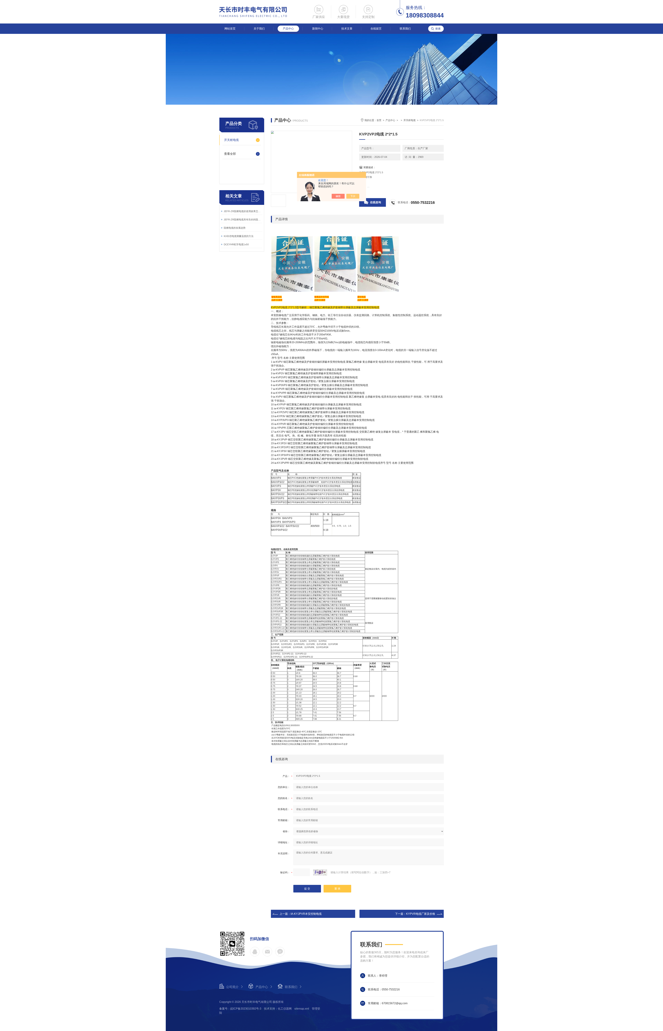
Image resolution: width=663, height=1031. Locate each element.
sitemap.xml (301, 1008)
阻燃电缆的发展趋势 (235, 227)
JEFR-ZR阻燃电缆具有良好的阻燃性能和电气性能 (243, 219)
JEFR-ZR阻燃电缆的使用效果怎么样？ (243, 211)
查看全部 (230, 153)
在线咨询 (375, 202)
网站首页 (230, 28)
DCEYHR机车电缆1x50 (236, 244)
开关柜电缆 (231, 140)
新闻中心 (317, 28)
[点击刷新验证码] (320, 872)
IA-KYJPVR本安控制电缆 (306, 913)
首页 (379, 120)
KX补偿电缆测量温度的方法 (238, 236)
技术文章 (346, 28)
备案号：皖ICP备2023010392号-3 (240, 1008)
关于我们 (259, 28)
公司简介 (232, 987)
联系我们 (405, 28)
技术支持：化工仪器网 (278, 1008)
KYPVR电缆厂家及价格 (420, 913)
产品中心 (288, 28)
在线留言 (376, 28)
